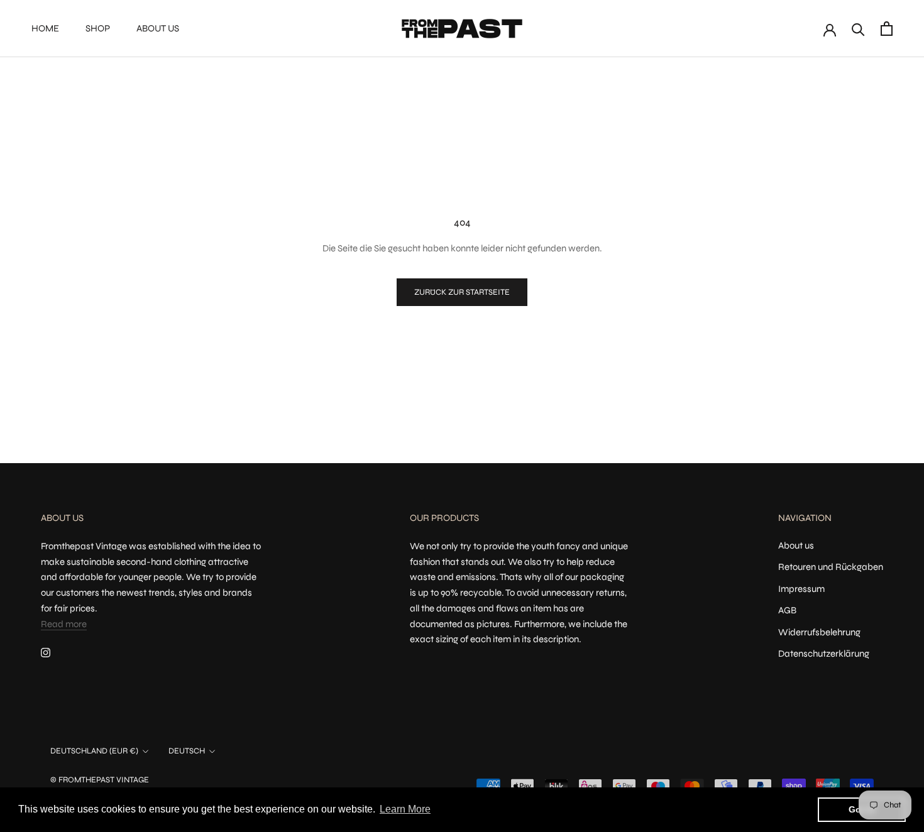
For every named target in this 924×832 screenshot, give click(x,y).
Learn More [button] (405, 809)
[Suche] (858, 28)
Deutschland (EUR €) (94, 751)
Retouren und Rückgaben (830, 566)
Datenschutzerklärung (823, 653)
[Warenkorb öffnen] (887, 28)
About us (157, 28)
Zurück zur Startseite (462, 292)
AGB (787, 610)
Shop (97, 28)
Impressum (801, 588)
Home (45, 28)
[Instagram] (45, 652)
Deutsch (186, 751)
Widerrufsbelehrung (819, 632)
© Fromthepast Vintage (99, 780)
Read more (64, 624)
